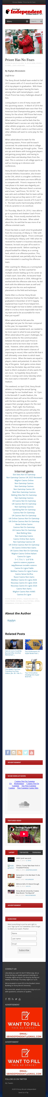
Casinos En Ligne (24, 594)
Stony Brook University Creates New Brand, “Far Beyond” (27, 892)
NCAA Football (28, 601)
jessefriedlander (31, 870)
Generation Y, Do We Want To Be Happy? (28, 876)
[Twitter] (16, 998)
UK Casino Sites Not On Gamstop (24, 550)
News (33, 63)
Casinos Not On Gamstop (24, 512)
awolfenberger (30, 895)
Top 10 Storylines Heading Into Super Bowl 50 (32, 675)
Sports (38, 63)
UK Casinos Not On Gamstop (24, 504)
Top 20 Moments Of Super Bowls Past (32, 652)
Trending (36, 852)
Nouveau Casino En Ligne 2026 (24, 583)
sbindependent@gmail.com (30, 989)
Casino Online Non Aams (24, 539)
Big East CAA (33, 599)
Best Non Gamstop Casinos (24, 492)
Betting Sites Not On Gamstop (24, 495)
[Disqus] (24, 713)
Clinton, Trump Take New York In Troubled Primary (28, 866)
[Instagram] (10, 998)
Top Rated (24, 852)
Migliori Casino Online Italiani (24, 553)
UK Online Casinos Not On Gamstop (24, 518)
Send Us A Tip (23, 1092)
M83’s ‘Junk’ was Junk (23, 858)
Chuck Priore (10, 601)
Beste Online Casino (24, 524)
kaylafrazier (29, 879)
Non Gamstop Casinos (24, 483)
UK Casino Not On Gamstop (24, 501)
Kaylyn (15, 63)
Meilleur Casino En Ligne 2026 (24, 580)
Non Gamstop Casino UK (24, 489)
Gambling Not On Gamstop (24, 509)
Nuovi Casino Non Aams (24, 577)
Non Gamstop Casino (24, 536)
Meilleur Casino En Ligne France (24, 571)
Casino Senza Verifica (24, 574)
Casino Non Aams (24, 588)
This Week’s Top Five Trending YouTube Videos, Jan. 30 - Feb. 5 (14, 671)
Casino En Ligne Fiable (24, 568)
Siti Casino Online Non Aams (24, 547)
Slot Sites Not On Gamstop (24, 474)
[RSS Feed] (13, 998)
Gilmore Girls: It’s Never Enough (27, 884)
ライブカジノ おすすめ (24, 559)
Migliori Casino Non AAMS (24, 591)
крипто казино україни (24, 562)
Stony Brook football (23, 603)
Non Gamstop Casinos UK (24, 542)
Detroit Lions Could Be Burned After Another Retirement (13, 653)
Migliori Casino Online (24, 480)
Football (19, 601)
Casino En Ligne (24, 556)
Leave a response (18, 65)
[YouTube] (20, 998)
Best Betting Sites (24, 533)
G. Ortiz (28, 860)
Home (20, 2)
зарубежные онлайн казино (24, 565)
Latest (11, 852)
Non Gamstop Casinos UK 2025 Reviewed (24, 477)
